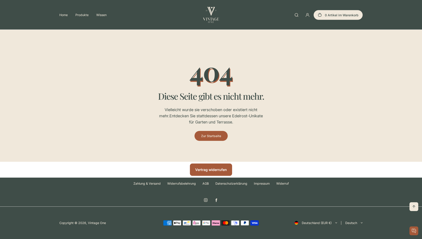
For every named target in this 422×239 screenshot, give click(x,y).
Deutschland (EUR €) (317, 223)
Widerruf (282, 183)
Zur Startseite (211, 136)
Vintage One (97, 223)
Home (63, 15)
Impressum (262, 183)
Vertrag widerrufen (211, 169)
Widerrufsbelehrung (181, 183)
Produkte (82, 15)
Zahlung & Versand (147, 183)
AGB (205, 183)
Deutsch (351, 223)
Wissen (101, 15)
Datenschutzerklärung (231, 183)
